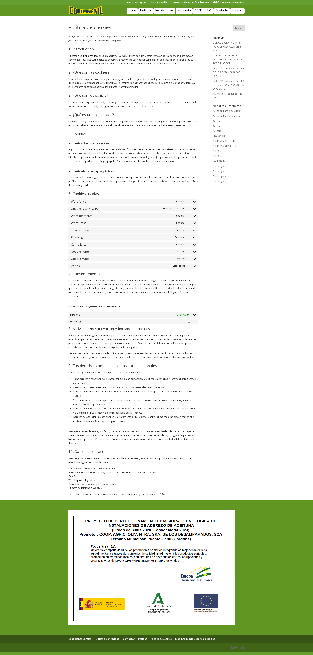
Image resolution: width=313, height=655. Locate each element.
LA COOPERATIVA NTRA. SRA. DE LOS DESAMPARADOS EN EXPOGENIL (229, 84)
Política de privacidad (158, 2)
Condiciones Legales (136, 2)
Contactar (175, 2)
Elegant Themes (86, 647)
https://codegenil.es (93, 55)
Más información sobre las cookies (228, 2)
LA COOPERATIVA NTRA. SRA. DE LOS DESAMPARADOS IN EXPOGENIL (229, 72)
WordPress (113, 647)
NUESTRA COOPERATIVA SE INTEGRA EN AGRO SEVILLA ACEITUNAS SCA (228, 59)
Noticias (145, 10)
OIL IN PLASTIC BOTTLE (226, 146)
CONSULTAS (203, 10)
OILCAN (217, 151)
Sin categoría (219, 166)
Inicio (132, 10)
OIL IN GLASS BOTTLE (225, 141)
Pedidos (186, 2)
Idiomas (237, 10)
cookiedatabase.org (129, 494)
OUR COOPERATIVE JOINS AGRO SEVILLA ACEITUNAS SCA (227, 46)
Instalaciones (164, 10)
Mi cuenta (184, 10)
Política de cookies (201, 2)
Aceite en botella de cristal (226, 110)
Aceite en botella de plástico (227, 115)
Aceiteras (218, 121)
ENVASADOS (219, 135)
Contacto (222, 10)
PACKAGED (219, 161)
